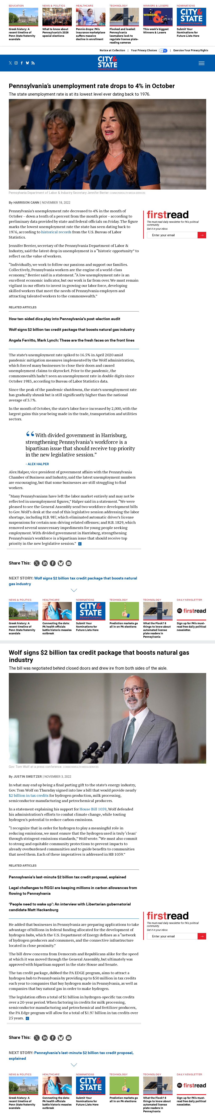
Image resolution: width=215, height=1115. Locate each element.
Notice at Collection (112, 50)
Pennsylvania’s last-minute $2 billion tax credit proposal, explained (67, 876)
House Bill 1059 (93, 809)
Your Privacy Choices (144, 50)
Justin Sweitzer (27, 777)
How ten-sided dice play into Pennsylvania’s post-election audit (64, 318)
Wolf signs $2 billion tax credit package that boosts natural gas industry (72, 329)
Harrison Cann (26, 203)
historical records (56, 231)
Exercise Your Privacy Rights (190, 50)
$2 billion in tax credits (29, 795)
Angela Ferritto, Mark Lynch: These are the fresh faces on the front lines (71, 340)
